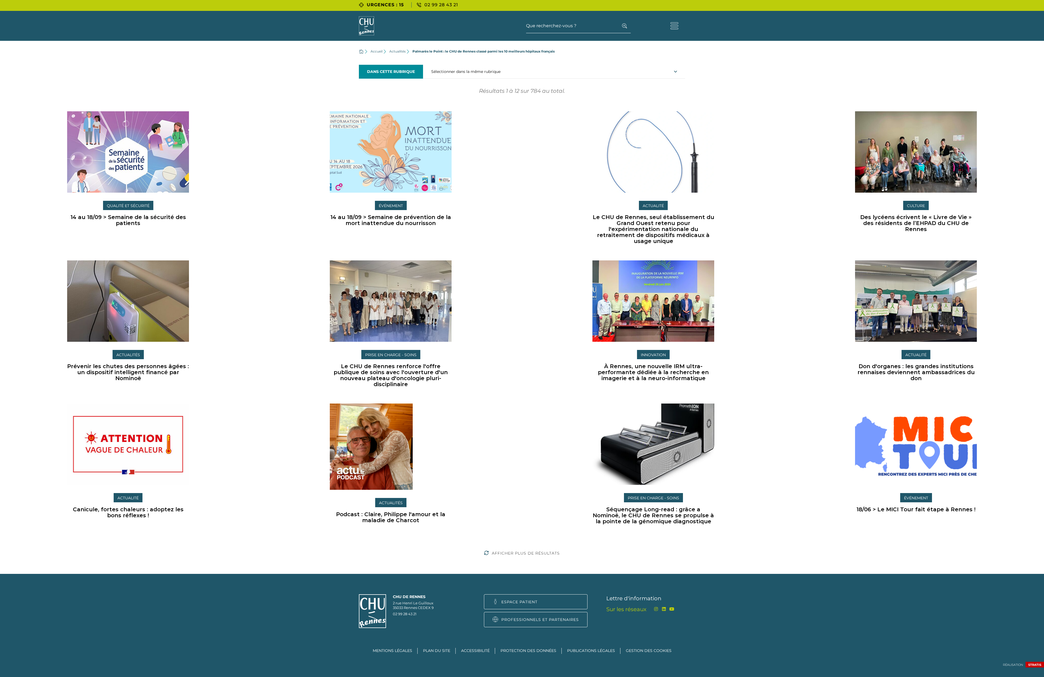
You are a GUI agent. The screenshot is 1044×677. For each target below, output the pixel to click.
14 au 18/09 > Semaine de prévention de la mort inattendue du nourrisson (390, 220)
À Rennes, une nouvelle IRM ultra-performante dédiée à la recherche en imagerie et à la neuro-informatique (653, 372)
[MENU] (674, 26)
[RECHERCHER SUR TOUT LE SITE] (624, 26)
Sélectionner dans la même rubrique (466, 71)
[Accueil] (361, 51)
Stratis (1034, 665)
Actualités (397, 51)
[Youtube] (671, 609)
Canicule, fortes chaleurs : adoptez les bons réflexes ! (128, 512)
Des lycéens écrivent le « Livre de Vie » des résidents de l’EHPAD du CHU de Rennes (916, 223)
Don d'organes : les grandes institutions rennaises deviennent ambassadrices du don (916, 372)
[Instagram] (655, 609)
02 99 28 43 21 (405, 614)
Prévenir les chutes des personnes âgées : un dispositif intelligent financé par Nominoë (128, 372)
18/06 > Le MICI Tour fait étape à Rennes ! (915, 509)
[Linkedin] (663, 609)
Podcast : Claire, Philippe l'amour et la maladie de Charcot (390, 517)
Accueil (377, 51)
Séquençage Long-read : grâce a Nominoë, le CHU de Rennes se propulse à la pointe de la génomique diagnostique (653, 515)
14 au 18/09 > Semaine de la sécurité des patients (128, 220)
